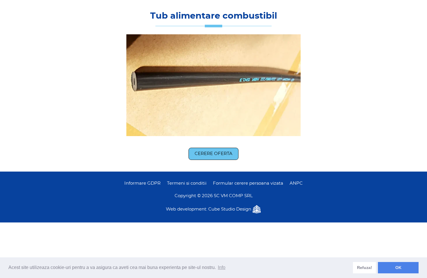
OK (398, 267)
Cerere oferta (213, 154)
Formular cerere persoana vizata (248, 183)
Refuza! (364, 267)
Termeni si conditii (187, 183)
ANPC (296, 183)
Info (221, 267)
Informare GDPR (142, 183)
